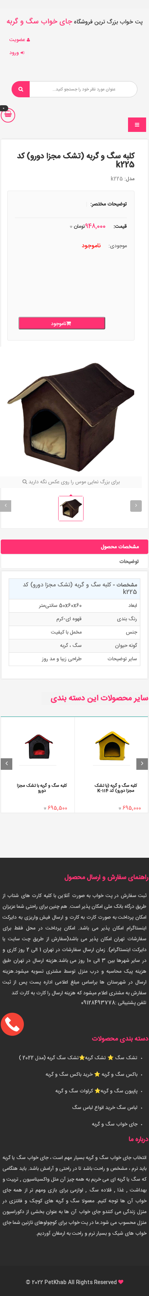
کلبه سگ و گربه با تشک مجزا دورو (42, 788)
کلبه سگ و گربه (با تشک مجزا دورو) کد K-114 (115, 788)
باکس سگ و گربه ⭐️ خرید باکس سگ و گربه (91, 1074)
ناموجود (58, 324)
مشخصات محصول (120, 547)
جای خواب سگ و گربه (114, 1124)
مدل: (129, 179)
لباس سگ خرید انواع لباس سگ (104, 1108)
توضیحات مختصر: (108, 204)
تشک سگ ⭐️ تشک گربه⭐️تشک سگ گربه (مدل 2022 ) (78, 1058)
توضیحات (129, 562)
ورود (14, 53)
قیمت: (120, 226)
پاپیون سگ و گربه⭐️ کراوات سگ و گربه (96, 1091)
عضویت (17, 40)
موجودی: (117, 246)
